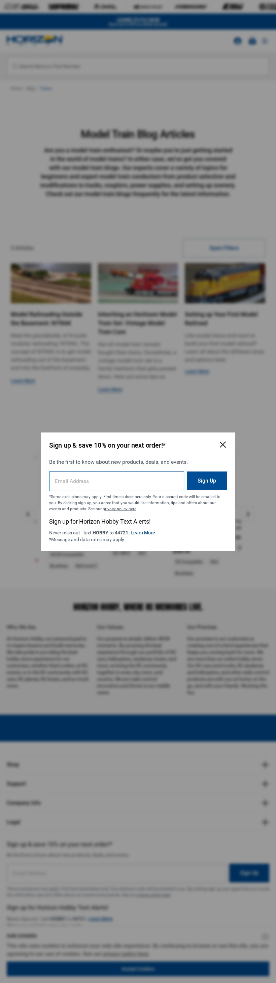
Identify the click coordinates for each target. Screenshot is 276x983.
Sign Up (207, 481)
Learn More (143, 532)
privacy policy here (119, 508)
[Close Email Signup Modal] (223, 445)
